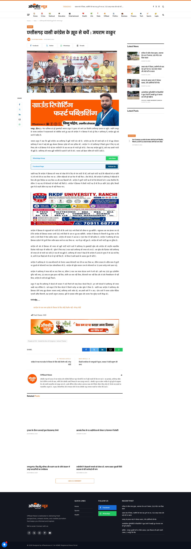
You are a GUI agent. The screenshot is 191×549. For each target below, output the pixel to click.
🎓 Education (61, 14)
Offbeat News (37, 39)
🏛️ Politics (115, 14)
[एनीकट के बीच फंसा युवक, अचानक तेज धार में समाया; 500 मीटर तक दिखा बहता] (133, 56)
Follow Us (112, 166)
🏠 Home (35, 14)
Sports (76, 510)
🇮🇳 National (52, 14)
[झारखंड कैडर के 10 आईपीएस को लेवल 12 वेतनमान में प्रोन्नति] (99, 414)
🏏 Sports (149, 14)
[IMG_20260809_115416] (75, 334)
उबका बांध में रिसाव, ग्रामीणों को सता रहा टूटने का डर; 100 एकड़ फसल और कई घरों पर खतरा (100, 7)
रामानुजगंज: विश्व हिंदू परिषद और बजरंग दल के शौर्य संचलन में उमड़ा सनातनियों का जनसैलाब (48, 468)
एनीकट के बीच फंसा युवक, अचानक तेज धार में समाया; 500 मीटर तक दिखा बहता (152, 55)
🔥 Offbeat (106, 14)
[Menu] (28, 15)
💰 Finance (133, 14)
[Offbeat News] (37, 6)
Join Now (112, 158)
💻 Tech (141, 14)
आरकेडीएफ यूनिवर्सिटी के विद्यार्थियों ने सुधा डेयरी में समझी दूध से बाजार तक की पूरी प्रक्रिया (152, 94)
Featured (132, 135)
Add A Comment (74, 481)
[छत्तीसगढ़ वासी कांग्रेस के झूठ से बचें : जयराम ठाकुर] (72, 92)
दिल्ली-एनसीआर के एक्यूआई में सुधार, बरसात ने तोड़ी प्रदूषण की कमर (98, 363)
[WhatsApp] (19, 124)
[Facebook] (19, 104)
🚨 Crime (43, 14)
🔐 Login (157, 14)
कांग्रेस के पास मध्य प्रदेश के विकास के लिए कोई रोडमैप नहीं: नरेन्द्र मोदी (57, 307)
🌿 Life (91, 14)
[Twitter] (19, 109)
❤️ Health (84, 14)
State (30, 27)
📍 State (98, 14)
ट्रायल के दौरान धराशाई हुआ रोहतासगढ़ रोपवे (42, 430)
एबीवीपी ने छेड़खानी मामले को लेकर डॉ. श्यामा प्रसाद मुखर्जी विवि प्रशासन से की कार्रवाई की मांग (99, 468)
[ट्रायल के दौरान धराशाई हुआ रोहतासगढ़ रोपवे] (50, 414)
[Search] (163, 14)
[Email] (19, 119)
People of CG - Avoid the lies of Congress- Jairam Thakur (47, 341)
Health (76, 515)
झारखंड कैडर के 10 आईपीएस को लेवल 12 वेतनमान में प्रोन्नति (97, 430)
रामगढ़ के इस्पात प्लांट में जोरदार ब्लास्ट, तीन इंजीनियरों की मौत (151, 81)
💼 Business (124, 14)
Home (76, 506)
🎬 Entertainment (74, 14)
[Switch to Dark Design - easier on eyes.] (163, 6)
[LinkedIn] (19, 114)
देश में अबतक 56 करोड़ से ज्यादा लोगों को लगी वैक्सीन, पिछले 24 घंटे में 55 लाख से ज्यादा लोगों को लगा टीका (147, 141)
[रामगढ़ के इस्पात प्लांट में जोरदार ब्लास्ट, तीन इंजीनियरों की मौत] (133, 83)
